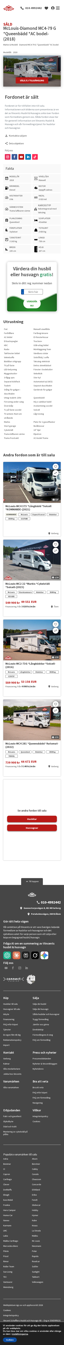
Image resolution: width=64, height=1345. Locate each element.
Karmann (7, 1225)
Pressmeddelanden (42, 1058)
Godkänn (10, 1340)
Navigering (38, 1102)
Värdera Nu (32, 303)
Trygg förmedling (41, 1019)
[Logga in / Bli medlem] (53, 8)
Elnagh (6, 1194)
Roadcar (36, 1261)
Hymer (35, 1215)
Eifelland (36, 1189)
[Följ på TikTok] (35, 157)
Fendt (34, 1200)
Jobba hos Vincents (12, 1074)
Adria (5, 1158)
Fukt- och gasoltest (12, 1116)
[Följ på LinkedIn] (28, 157)
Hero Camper (9, 1210)
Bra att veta (38, 1087)
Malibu (35, 1235)
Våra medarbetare (11, 1068)
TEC (5, 1276)
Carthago (7, 1179)
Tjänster (7, 1029)
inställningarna (20, 1334)
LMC (5, 1230)
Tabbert (35, 1276)
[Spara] (56, 466)
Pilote (6, 1251)
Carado (35, 1174)
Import (6, 1045)
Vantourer (7, 1282)
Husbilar (32, 819)
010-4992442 (33, 8)
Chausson (36, 1179)
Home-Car (8, 1215)
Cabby (35, 1169)
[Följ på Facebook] (14, 157)
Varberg (7, 1058)
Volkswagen (37, 1282)
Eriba (34, 1194)
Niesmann (36, 1246)
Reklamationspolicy (12, 1040)
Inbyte (6, 1014)
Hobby (35, 1210)
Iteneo (6, 1220)
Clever (6, 1184)
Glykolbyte (8, 1121)
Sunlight (35, 1271)
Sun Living (7, 1271)
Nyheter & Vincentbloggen (45, 1063)
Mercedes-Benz (10, 1246)
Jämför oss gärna (41, 1024)
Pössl (5, 1256)
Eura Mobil (8, 1200)
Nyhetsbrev (38, 1068)
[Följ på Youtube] (21, 157)
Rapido (35, 1256)
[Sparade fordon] (46, 8)
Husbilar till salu (10, 1004)
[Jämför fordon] (56, 472)
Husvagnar (32, 827)
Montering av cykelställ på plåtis (15, 1133)
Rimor (6, 1261)
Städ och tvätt (9, 1126)
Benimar (7, 1164)
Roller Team (8, 1266)
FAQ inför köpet (10, 1024)
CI (4, 1169)
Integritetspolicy (40, 1116)
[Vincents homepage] (32, 896)
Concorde (36, 1184)
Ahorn (34, 1158)
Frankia (6, 1205)
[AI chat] (7, 955)
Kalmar (6, 1063)
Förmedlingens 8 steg (43, 1034)
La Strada (36, 1230)
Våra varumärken (11, 1087)
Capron (6, 1174)
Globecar (36, 1205)
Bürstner (36, 1164)
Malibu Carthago (10, 1240)
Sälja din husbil (39, 1004)
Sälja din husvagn (40, 1009)
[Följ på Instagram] (7, 157)
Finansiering (8, 1019)
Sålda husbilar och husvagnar (46, 1014)
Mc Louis (36, 1240)
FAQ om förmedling (41, 1040)
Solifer (35, 1266)
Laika (5, 1235)
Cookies (36, 1121)
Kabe (34, 1220)
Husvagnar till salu (11, 1009)
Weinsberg (8, 1287)
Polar (34, 1251)
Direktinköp (38, 1029)
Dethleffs (7, 1189)
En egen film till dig (12, 1034)
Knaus (35, 1225)
